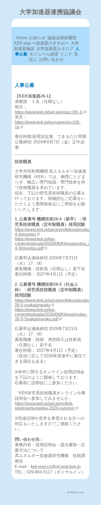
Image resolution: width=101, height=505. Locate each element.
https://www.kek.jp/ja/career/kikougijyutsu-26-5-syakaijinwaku (53, 302)
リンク (66, 54)
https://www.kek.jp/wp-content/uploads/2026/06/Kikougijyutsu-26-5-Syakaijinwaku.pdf (51, 314)
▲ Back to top (75, 492)
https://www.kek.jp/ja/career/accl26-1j (49, 112)
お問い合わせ (51, 59)
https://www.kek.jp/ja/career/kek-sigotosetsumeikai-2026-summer (45, 405)
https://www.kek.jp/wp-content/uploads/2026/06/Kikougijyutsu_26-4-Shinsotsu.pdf (54, 243)
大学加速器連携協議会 (50, 11)
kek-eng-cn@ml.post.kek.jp (56, 466)
